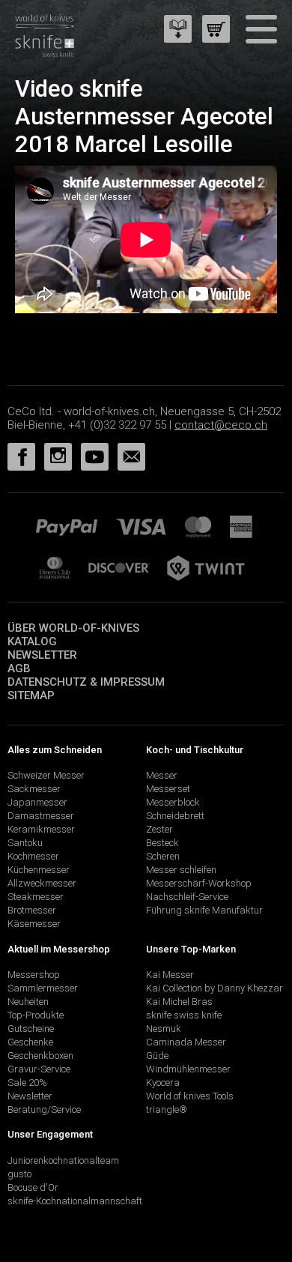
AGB (19, 668)
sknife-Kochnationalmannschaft (74, 1201)
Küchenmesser (38, 869)
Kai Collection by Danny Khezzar (214, 988)
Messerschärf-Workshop (199, 883)
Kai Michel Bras (179, 1001)
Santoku (25, 842)
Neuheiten (28, 1001)
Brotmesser (31, 910)
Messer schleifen (181, 869)
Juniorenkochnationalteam (63, 1160)
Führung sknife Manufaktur (204, 910)
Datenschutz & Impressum (86, 682)
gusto (19, 1174)
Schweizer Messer (46, 775)
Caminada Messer (186, 1042)
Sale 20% (27, 1082)
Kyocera (163, 1082)
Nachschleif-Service (187, 896)
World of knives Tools (190, 1096)
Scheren (163, 856)
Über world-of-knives (73, 628)
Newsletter (42, 655)
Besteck (162, 842)
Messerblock (173, 802)
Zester (159, 829)
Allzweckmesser (41, 883)
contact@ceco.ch (220, 425)
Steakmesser (35, 896)
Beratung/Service (44, 1109)
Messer (161, 775)
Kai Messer (170, 974)
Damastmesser (40, 815)
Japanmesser (37, 802)
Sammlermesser (42, 988)
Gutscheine (30, 1028)
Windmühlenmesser (188, 1069)
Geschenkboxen (40, 1055)
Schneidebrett (175, 815)
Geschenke (30, 1042)
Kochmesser (33, 856)
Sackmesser (34, 788)
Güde (157, 1055)
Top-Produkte (35, 1015)
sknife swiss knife (184, 1015)
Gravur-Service (38, 1069)
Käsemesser (34, 923)
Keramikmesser (41, 829)
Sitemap (31, 695)
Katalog (32, 641)
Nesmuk (163, 1028)
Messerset (168, 788)
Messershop (33, 974)
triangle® (166, 1109)
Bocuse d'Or (32, 1187)
